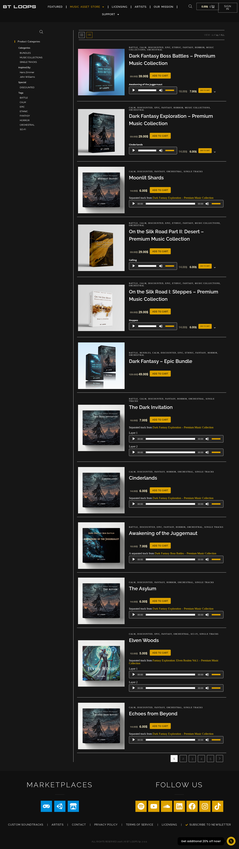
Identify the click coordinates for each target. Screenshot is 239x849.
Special (22, 82)
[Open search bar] (190, 6)
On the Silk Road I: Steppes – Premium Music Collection (173, 295)
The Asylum (142, 588)
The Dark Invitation (151, 407)
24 (217, 35)
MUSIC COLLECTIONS (197, 108)
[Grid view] (82, 35)
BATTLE (133, 47)
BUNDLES (145, 353)
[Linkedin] (179, 806)
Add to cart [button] (160, 76)
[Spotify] (141, 806)
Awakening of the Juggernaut (163, 533)
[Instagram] (204, 806)
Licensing (119, 6)
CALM (143, 47)
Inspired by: (24, 67)
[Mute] (161, 90)
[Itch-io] (73, 806)
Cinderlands (143, 478)
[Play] (133, 90)
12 (212, 35)
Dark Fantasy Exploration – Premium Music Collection (171, 119)
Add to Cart (205, 90)
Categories (24, 48)
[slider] (170, 90)
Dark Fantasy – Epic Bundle (160, 361)
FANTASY (188, 47)
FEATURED (55, 6)
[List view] (89, 35)
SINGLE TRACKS (193, 171)
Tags (20, 93)
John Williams (27, 77)
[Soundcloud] (166, 806)
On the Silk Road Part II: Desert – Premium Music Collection (166, 235)
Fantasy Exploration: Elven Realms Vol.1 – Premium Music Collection (174, 662)
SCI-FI (194, 634)
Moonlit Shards (146, 178)
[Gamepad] (46, 806)
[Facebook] (192, 806)
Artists (140, 6)
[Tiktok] (217, 806)
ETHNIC (176, 47)
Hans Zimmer (27, 72)
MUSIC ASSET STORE (85, 6)
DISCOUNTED (156, 47)
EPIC (168, 47)
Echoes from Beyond (153, 714)
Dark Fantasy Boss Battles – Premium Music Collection (172, 59)
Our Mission (163, 6)
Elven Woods (144, 640)
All (222, 35)
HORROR (200, 47)
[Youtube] (153, 806)
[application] (153, 90)
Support (108, 14)
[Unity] (59, 806)
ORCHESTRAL (155, 50)
